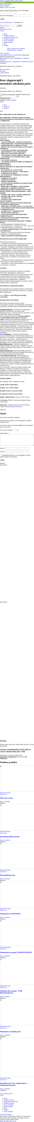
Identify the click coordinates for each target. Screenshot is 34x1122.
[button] (5, 793)
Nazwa (2, 448)
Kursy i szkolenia (14, 55)
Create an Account (9, 7)
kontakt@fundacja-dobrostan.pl (13, 406)
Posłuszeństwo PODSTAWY (10, 914)
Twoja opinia (4, 433)
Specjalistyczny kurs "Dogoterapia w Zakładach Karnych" (17, 61)
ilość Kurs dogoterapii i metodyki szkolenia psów (16, 94)
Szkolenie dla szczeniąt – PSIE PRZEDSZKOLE (11, 992)
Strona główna (4, 55)
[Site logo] (6, 4)
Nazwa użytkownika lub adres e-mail (14, 10)
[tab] (5, 105)
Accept (14, 1121)
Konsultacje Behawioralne (9, 837)
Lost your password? (6, 22)
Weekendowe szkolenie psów (10, 1032)
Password (6, 15)
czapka (2, 72)
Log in (2, 19)
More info (6, 1121)
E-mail (2, 451)
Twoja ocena (4, 430)
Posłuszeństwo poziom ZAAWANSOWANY (16, 952)
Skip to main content (17, 1)
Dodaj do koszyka (5, 98)
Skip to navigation (5, 1)
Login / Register (8, 1111)
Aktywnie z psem (6, 798)
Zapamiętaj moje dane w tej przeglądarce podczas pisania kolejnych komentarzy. (15, 456)
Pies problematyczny (7, 875)
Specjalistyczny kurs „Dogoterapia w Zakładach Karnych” (13, 1084)
